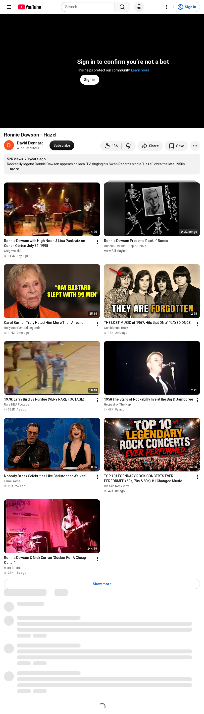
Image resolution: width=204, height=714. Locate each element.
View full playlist (115, 251)
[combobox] (89, 7)
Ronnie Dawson (115, 246)
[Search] (122, 7)
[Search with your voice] (139, 7)
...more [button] (13, 169)
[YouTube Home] (29, 7)
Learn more (140, 70)
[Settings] (166, 7)
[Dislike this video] (129, 146)
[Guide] (9, 7)
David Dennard (30, 143)
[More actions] (195, 146)
